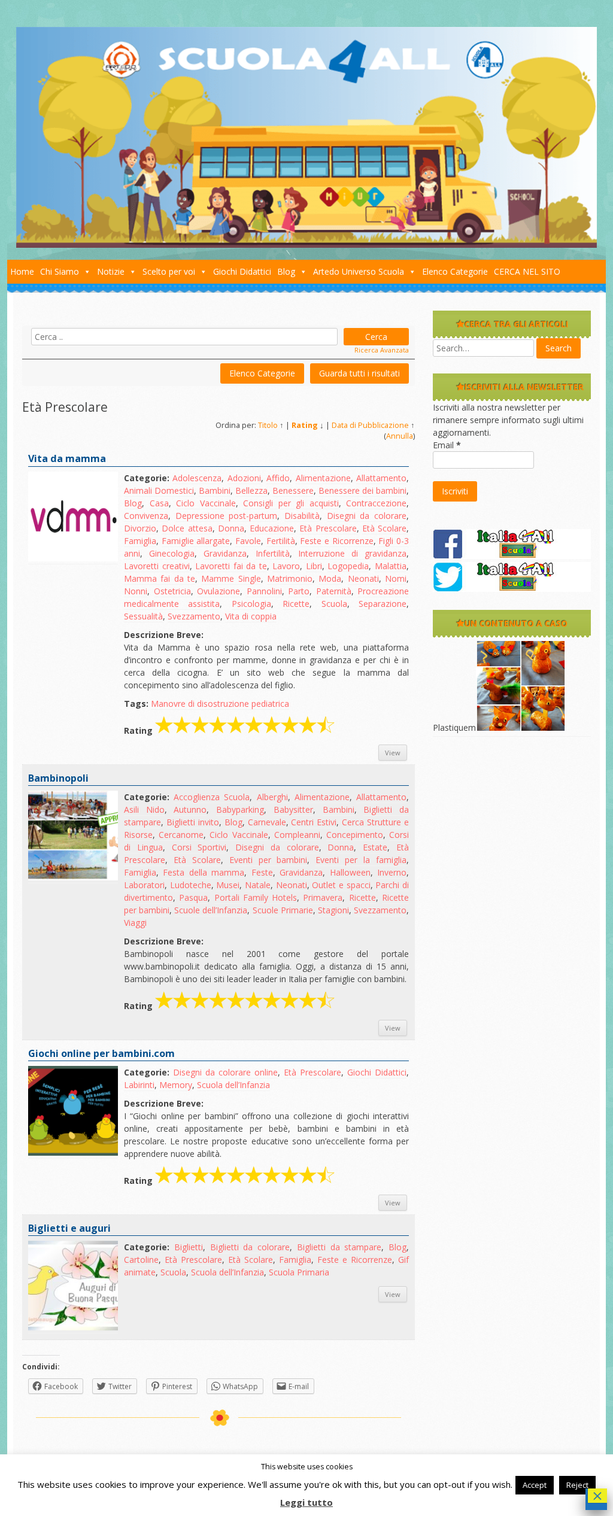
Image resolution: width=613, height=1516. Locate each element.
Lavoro (286, 566)
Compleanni (297, 834)
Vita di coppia (251, 616)
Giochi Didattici (242, 271)
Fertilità (280, 540)
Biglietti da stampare (339, 1247)
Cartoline (141, 1259)
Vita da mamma (67, 458)
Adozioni (244, 478)
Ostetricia (172, 591)
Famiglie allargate (196, 540)
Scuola (334, 603)
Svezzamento (194, 616)
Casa (159, 503)
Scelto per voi (168, 271)
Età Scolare (384, 528)
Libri (314, 566)
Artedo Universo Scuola (358, 271)
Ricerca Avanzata (381, 349)
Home (22, 271)
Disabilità (302, 515)
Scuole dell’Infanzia (210, 910)
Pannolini (264, 591)
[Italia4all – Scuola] (306, 244)
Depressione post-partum (226, 515)
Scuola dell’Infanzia (233, 1084)
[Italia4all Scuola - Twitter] (512, 588)
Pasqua (193, 897)
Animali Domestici (159, 490)
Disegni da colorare (366, 515)
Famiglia (140, 540)
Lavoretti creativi (157, 566)
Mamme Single (230, 578)
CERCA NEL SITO (527, 271)
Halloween (350, 872)
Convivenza (146, 515)
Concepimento (354, 834)
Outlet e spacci (341, 885)
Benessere (293, 490)
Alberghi (272, 797)
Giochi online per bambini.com (101, 1053)
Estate (375, 847)
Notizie (111, 271)
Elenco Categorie (455, 271)
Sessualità (143, 616)
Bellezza (251, 490)
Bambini (214, 490)
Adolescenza (196, 478)
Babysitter (293, 809)
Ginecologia (172, 553)
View (392, 752)
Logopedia (348, 566)
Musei (227, 885)
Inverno (391, 872)
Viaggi (135, 922)
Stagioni (333, 910)
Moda (329, 578)
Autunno (190, 809)
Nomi (395, 578)
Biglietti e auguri (69, 1228)
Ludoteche (190, 885)
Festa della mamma (203, 872)
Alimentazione (323, 478)
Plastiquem (454, 727)
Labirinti (139, 1084)
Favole (248, 540)
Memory (175, 1084)
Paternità (333, 591)
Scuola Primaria (299, 1272)
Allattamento (381, 478)
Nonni (135, 591)
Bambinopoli (58, 778)
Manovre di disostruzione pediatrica (220, 703)
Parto (298, 591)
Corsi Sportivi (199, 847)
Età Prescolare (327, 528)
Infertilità (273, 553)
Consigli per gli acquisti (291, 503)
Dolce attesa (187, 528)
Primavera (322, 897)
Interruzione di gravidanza (352, 553)
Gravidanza (225, 553)
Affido (278, 478)
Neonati (363, 578)
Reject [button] (577, 1484)
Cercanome (181, 834)
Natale (258, 885)
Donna (231, 528)
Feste (262, 872)
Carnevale (267, 822)
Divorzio (140, 528)
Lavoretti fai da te (231, 566)
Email (447, 445)
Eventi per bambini (268, 859)
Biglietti (188, 1247)
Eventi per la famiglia (360, 859)
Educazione (272, 528)
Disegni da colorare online (225, 1072)
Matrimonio (289, 578)
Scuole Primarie (283, 910)
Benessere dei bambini (362, 490)
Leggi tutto (306, 1502)
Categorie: (146, 478)
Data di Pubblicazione (370, 425)
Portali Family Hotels (256, 897)
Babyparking (240, 809)
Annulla (399, 436)
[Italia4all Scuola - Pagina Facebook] (512, 555)
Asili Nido (144, 809)
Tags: (136, 703)
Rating (305, 425)
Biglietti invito (192, 822)
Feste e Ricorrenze (336, 540)
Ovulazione (218, 591)
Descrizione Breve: (164, 634)
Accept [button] (535, 1484)
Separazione (382, 603)
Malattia (390, 566)
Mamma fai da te (159, 578)
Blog (286, 271)
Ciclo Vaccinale (206, 503)
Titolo (268, 425)
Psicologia (251, 603)
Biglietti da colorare (250, 1247)
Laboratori (144, 885)
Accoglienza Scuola (212, 797)
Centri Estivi (313, 822)
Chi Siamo (59, 271)
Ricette (296, 603)
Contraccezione (376, 503)
